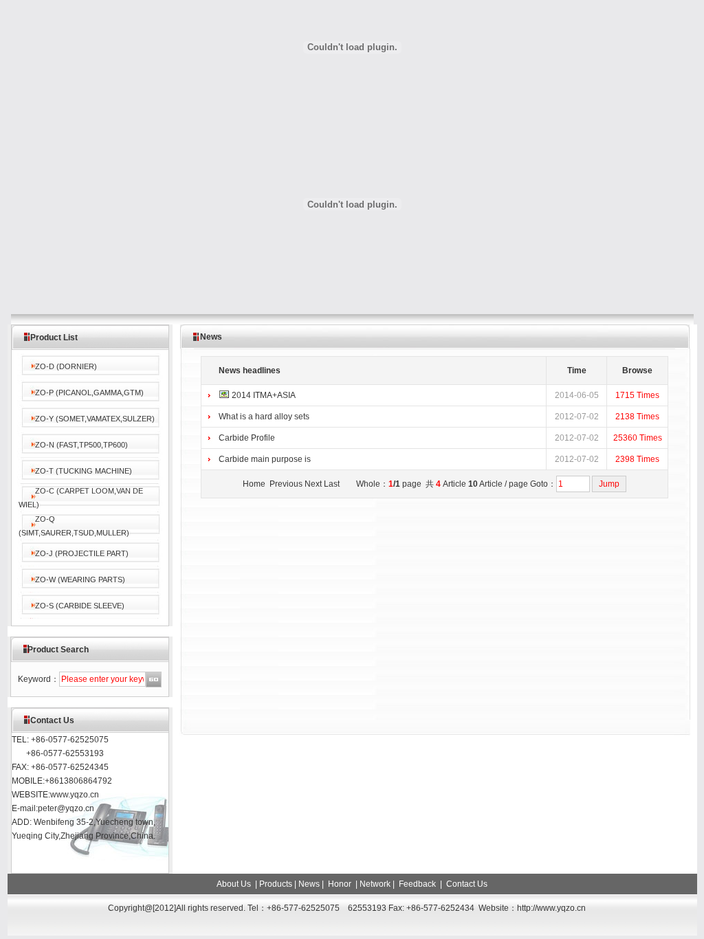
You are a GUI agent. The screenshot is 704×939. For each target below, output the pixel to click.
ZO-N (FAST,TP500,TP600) (81, 445)
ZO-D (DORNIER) (66, 366)
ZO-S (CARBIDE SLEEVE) (79, 605)
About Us (235, 884)
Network (375, 884)
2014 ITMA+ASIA (264, 395)
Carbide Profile (247, 438)
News (309, 884)
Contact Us (465, 884)
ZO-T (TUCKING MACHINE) (83, 471)
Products (275, 884)
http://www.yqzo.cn (552, 908)
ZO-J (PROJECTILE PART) (82, 553)
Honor (338, 884)
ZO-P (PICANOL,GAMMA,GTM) (89, 392)
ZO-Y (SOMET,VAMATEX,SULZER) (95, 419)
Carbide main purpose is (265, 459)
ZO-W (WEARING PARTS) (80, 579)
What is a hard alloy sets (264, 416)
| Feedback (414, 884)
